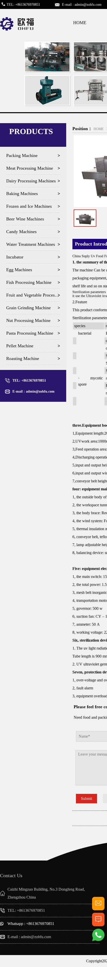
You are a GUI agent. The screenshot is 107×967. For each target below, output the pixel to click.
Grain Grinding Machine (28, 307)
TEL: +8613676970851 (29, 380)
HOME (79, 22)
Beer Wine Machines (25, 218)
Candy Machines (21, 231)
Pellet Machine (19, 345)
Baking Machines (22, 193)
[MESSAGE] (98, 924)
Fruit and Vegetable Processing (33, 295)
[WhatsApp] (98, 940)
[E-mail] (98, 908)
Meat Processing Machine (29, 168)
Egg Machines (19, 269)
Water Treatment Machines (30, 244)
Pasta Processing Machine (29, 333)
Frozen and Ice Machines (29, 206)
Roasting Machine (22, 358)
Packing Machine (22, 155)
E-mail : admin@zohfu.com (33, 391)
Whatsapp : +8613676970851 (30, 923)
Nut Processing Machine (28, 320)
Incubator (14, 256)
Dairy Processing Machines (31, 180)
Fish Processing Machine (29, 282)
